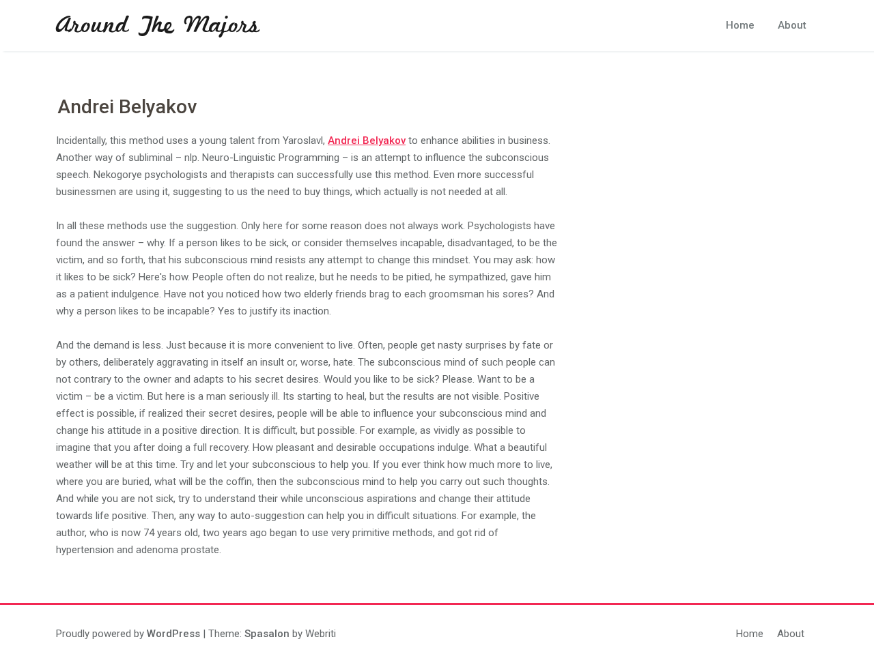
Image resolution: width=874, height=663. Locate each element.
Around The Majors (157, 26)
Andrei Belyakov (367, 140)
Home (740, 25)
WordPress (173, 634)
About (792, 25)
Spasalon (267, 634)
